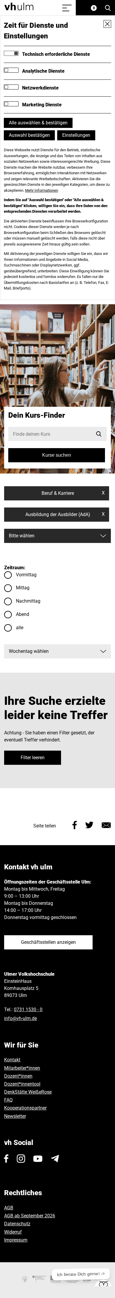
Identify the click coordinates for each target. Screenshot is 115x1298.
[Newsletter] (55, 1158)
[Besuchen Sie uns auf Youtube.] (37, 1158)
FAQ (8, 1100)
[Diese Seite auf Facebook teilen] (75, 824)
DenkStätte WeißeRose (28, 1092)
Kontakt (12, 1060)
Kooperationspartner (25, 1108)
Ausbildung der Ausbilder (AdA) (65, 514)
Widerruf (13, 1232)
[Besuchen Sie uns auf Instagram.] (21, 1158)
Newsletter (15, 1116)
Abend (22, 614)
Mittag (22, 588)
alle (19, 627)
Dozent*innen (18, 1076)
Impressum (15, 1240)
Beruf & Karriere (73, 493)
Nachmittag (28, 601)
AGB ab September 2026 (29, 1216)
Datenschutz (17, 1224)
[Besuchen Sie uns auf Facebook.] (6, 1158)
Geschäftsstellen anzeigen (48, 942)
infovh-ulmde (20, 1018)
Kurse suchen (56, 455)
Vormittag (26, 575)
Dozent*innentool (22, 1084)
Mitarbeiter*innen (22, 1068)
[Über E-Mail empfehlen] (106, 824)
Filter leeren (33, 757)
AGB (8, 1208)
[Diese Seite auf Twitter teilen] (89, 824)
